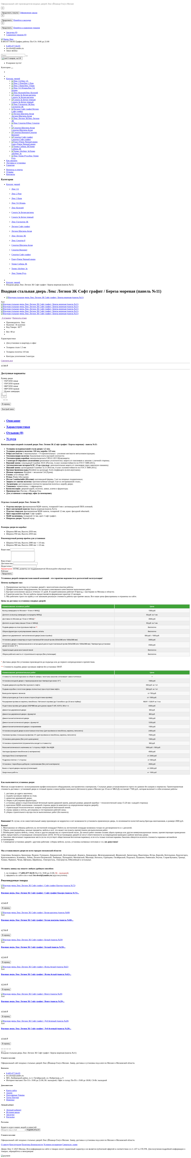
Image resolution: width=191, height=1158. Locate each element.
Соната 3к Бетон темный (22, 217)
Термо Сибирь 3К (19, 264)
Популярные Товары (15, 1095)
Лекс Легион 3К (18, 236)
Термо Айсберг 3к (19, 268)
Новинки (10, 1100)
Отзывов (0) (14, 432)
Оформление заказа (28, 13)
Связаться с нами (69, 1144)
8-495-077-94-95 (13, 46)
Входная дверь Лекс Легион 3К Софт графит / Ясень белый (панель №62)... (36, 974)
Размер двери (7, 378)
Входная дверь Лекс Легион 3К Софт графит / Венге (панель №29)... (32, 1001)
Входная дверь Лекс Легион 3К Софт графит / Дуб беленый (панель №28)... (36, 1028)
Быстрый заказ (8, 409)
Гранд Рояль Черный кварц (23, 259)
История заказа (13, 1112)
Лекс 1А (15, 189)
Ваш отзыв (6, 561)
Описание (13, 420)
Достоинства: (7, 563)
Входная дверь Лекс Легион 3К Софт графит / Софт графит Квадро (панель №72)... (40, 893)
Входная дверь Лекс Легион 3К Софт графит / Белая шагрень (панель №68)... (37, 920)
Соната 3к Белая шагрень (22, 212)
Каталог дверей (13, 79)
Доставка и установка (16, 163)
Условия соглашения (53, 1144)
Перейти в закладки (22, 20)
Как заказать (11, 160)
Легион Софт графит (20, 226)
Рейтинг (4, 571)
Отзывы (9, 172)
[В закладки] (4, 399)
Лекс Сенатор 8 (18, 240)
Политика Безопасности (32, 1144)
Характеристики (18, 426)
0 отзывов (6, 318)
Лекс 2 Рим (16, 194)
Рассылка (10, 1117)
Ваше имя (5, 550)
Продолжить (7, 20)
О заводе (5, 1144)
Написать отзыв (19, 318)
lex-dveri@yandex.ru (15, 48)
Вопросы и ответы (14, 170)
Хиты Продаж (12, 1097)
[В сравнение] (7, 399)
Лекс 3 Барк (16, 198)
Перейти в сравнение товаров (26, 28)
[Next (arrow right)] (5, 1051)
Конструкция (15, 1144)
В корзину (6, 404)
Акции (9, 1093)
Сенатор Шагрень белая (22, 245)
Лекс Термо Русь (18, 273)
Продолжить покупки (10, 13)
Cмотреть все (7, 361)
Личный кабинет (13, 1110)
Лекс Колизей (17, 208)
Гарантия (10, 165)
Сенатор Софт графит (21, 254)
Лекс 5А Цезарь (18, 203)
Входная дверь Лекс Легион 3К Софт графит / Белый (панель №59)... (33, 947)
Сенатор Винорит (19, 250)
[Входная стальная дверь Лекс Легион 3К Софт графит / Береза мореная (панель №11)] (45, 297)
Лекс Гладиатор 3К (19, 222)
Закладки (10, 1115)
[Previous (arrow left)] (2, 1051)
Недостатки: (6, 566)
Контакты (10, 174)
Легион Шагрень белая (21, 231)
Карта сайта (11, 1090)
